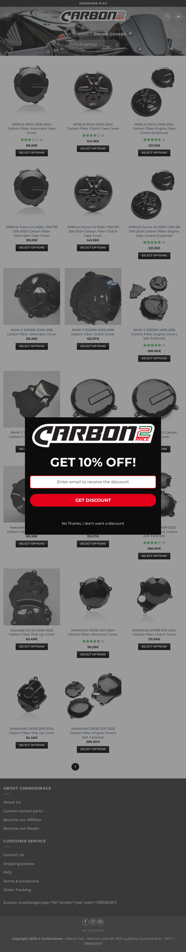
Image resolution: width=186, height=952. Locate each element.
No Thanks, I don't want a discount (93, 523)
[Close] (155, 422)
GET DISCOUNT (93, 500)
